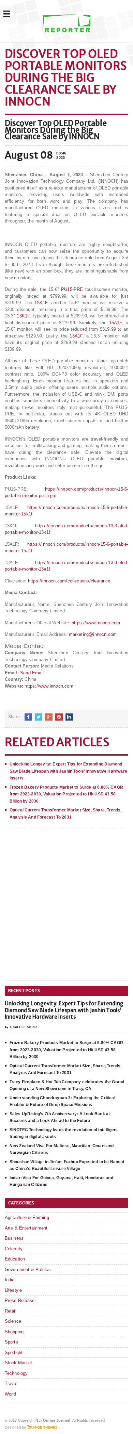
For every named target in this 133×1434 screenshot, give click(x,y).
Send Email (32, 672)
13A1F (76, 336)
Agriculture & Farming (27, 1217)
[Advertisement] (66, 909)
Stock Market (18, 1362)
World (10, 1394)
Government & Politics (28, 1269)
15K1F (40, 302)
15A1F (115, 322)
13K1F (23, 315)
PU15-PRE (72, 289)
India (10, 1279)
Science (13, 1321)
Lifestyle (13, 1290)
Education (15, 1259)
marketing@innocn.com (93, 634)
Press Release (20, 1300)
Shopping (14, 1331)
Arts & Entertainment (26, 1228)
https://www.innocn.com (96, 622)
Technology (16, 1373)
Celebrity (14, 1248)
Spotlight (14, 1352)
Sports (11, 1342)
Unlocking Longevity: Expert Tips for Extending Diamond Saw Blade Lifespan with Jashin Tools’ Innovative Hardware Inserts (68, 771)
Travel (11, 1383)
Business (14, 1238)
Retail (10, 1311)
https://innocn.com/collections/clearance (69, 580)
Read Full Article (23, 1027)
